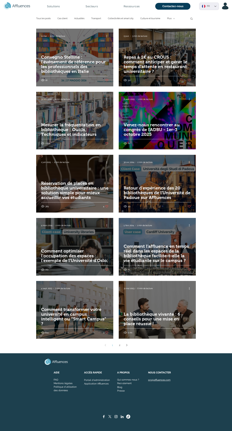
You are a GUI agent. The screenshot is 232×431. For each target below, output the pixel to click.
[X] (110, 417)
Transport (96, 18)
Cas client (62, 18)
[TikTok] (128, 417)
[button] (53, 6)
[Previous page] (105, 345)
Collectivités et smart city (120, 18)
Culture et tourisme (150, 18)
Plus (169, 18)
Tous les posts (43, 18)
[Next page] (127, 345)
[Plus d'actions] (108, 36)
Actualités (79, 18)
